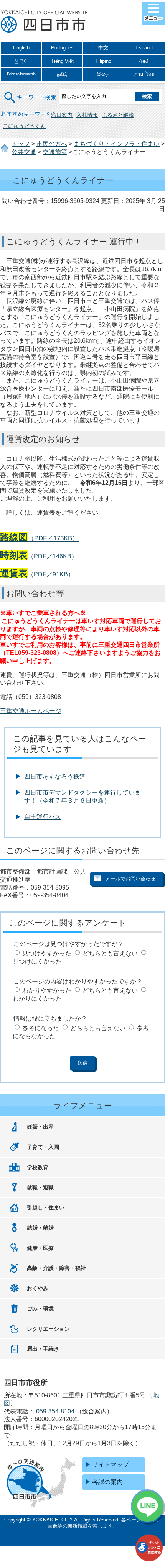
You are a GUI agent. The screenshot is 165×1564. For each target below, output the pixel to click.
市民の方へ (51, 144)
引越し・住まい (45, 1207)
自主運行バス (42, 816)
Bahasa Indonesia (21, 74)
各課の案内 (107, 1482)
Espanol (144, 48)
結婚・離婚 (40, 1228)
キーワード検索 (30, 92)
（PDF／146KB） (39, 556)
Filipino (103, 61)
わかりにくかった (37, 998)
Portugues (62, 48)
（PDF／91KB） (37, 574)
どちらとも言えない (110, 953)
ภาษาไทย (144, 74)
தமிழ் (62, 74)
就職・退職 (40, 1187)
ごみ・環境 (40, 1309)
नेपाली (144, 61)
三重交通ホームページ (30, 711)
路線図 (14, 537)
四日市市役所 (44, 22)
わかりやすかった (46, 990)
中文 (103, 48)
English (21, 48)
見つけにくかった (37, 961)
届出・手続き (43, 1349)
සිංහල (103, 74)
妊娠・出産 (40, 1127)
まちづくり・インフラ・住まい (117, 144)
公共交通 (24, 152)
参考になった (40, 1028)
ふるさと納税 (118, 115)
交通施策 (55, 152)
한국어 (21, 61)
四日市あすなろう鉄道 (55, 776)
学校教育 (37, 1167)
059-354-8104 (55, 1411)
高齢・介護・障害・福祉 (56, 1268)
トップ (21, 144)
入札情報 (87, 115)
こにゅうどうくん (24, 126)
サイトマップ (110, 1464)
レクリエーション (48, 1329)
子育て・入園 (43, 1147)
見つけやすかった (46, 953)
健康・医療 (40, 1248)
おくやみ (37, 1288)
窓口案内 (62, 115)
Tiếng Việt (62, 61)
